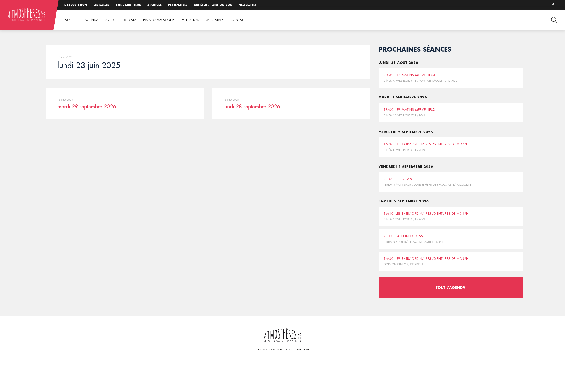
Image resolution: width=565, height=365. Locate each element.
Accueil (71, 20)
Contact (238, 20)
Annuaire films (128, 4)
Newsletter (248, 4)
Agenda (92, 20)
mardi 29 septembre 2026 (86, 106)
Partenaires (178, 4)
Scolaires (215, 20)
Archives (154, 4)
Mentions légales (269, 349)
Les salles (101, 4)
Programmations (159, 20)
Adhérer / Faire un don (213, 4)
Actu (109, 20)
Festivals (128, 20)
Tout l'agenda (450, 287)
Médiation (191, 20)
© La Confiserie (298, 349)
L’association (75, 4)
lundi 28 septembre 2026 (251, 106)
